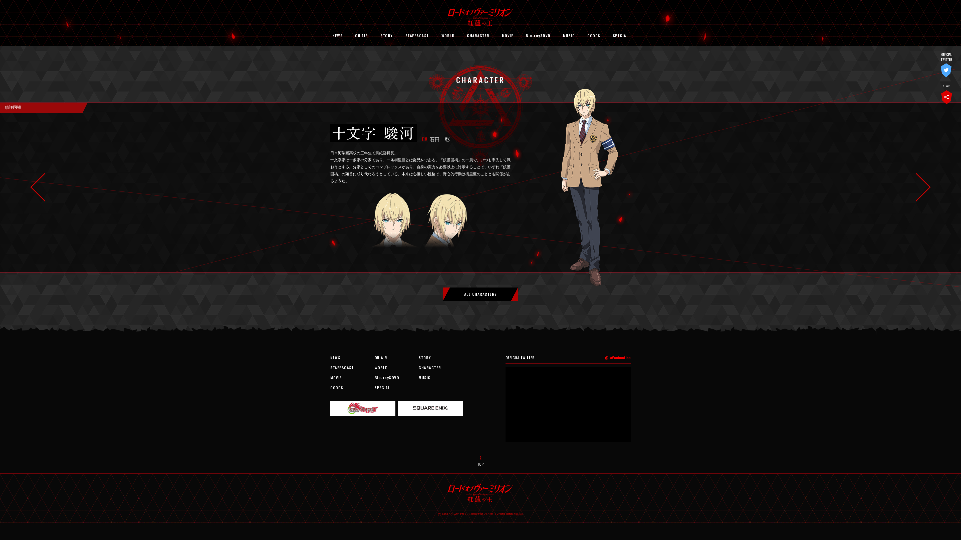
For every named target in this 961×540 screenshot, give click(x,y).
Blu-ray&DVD (538, 35)
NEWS (338, 35)
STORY (386, 35)
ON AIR (361, 35)
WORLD (448, 35)
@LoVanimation (618, 357)
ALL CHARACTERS (480, 294)
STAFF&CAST (417, 35)
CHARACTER (478, 35)
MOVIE (508, 35)
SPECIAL (621, 35)
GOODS (593, 35)
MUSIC (569, 35)
